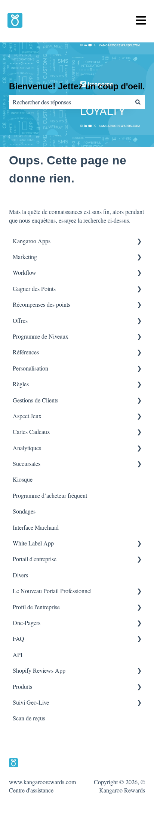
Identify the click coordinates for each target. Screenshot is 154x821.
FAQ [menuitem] (18, 638)
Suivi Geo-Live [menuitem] (31, 702)
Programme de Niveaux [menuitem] (40, 336)
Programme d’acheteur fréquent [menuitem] (50, 495)
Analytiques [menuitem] (27, 448)
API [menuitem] (17, 654)
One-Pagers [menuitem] (26, 623)
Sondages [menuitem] (24, 511)
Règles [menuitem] (21, 384)
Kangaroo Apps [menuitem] (31, 241)
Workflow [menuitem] (24, 272)
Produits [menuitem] (22, 686)
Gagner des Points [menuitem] (34, 288)
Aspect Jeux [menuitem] (27, 416)
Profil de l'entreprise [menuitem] (36, 607)
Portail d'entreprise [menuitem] (34, 559)
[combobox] (70, 102)
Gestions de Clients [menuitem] (35, 400)
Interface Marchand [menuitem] (36, 527)
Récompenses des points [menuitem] (41, 304)
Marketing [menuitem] (25, 257)
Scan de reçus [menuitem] (29, 718)
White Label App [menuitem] (33, 543)
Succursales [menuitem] (26, 463)
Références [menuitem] (26, 352)
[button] (139, 241)
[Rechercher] (138, 102)
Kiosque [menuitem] (23, 479)
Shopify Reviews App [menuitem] (39, 670)
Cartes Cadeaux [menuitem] (31, 431)
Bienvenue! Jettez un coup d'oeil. (77, 86)
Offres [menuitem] (20, 320)
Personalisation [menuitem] (30, 368)
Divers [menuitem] (20, 575)
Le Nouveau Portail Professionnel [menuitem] (52, 591)
